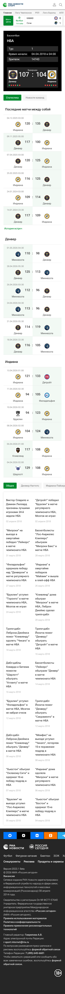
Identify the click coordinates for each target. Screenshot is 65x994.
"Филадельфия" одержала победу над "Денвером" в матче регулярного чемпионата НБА (17, 572)
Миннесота (47, 278)
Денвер (12, 81)
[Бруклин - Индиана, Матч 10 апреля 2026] (51, 85)
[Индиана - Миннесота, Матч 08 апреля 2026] (49, 85)
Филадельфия (47, 401)
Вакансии (9, 876)
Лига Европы (49, 13)
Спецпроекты (11, 861)
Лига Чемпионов (23, 13)
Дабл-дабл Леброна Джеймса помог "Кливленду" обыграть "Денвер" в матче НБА (17, 743)
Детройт (47, 382)
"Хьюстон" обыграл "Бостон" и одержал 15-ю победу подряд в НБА (47, 807)
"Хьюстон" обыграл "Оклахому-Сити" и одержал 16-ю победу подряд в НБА (18, 777)
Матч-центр (8, 20)
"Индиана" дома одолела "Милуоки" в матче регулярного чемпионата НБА (46, 777)
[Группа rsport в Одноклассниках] (50, 835)
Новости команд (35, 97)
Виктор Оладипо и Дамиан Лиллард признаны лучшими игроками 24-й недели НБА (18, 508)
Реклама (29, 861)
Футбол (7, 855)
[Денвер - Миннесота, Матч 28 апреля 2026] (17, 85)
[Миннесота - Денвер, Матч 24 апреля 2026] (13, 85)
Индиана (51, 81)
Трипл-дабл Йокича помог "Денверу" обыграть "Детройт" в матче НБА (46, 638)
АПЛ (61, 13)
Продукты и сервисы (51, 861)
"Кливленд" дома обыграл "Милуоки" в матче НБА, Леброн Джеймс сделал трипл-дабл (46, 604)
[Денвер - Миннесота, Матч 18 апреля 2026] (9, 85)
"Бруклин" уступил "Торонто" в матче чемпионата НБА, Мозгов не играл (17, 600)
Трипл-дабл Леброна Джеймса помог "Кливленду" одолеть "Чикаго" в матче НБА (18, 636)
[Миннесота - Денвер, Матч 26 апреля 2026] (15, 85)
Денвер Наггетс (30, 485)
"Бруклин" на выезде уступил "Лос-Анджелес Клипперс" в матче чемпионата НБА (17, 807)
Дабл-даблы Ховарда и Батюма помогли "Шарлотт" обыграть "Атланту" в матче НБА (17, 674)
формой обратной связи (46, 949)
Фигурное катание (26, 855)
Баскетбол (13, 35)
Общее (10, 485)
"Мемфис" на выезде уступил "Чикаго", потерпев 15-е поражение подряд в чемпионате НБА (47, 745)
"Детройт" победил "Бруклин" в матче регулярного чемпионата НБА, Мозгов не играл (47, 508)
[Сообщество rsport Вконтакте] (37, 835)
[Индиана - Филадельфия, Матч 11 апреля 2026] (53, 85)
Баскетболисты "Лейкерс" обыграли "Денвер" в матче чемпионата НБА (47, 670)
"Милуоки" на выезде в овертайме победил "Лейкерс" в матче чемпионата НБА (18, 540)
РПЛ (37, 13)
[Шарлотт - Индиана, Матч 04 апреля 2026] (45, 85)
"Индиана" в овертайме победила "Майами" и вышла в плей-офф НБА (46, 572)
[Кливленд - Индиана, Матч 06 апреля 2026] (47, 85)
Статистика (12, 97)
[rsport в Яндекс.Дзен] (23, 835)
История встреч (13, 228)
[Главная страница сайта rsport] (21, 5)
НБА (10, 41)
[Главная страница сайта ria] (4, 5)
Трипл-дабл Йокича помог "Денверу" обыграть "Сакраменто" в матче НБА (44, 710)
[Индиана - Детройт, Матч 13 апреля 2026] (55, 85)
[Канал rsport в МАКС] (10, 835)
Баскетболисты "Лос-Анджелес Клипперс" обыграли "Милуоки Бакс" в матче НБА (46, 540)
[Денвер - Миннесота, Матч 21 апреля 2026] (11, 85)
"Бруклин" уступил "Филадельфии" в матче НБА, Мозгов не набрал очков (18, 706)
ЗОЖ (56, 855)
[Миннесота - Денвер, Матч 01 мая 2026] (19, 85)
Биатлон (45, 855)
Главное (7, 13)
